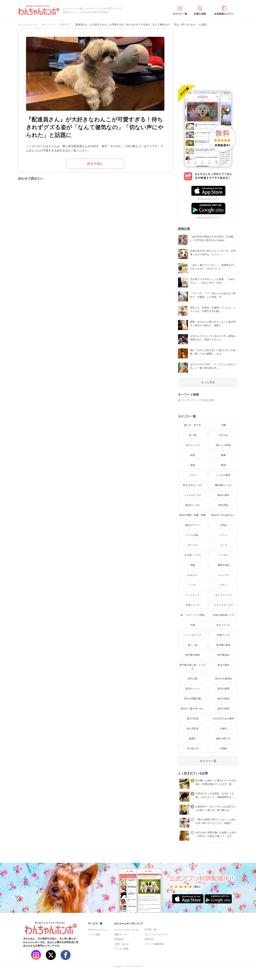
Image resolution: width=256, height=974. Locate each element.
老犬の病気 (223, 708)
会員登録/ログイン (224, 13)
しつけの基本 (223, 475)
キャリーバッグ (223, 595)
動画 (223, 465)
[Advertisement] (208, 54)
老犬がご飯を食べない (193, 708)
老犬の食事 (223, 688)
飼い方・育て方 (192, 425)
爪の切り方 (193, 748)
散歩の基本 (223, 495)
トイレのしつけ (192, 495)
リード (192, 585)
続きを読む (95, 163)
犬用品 (223, 525)
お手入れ (223, 435)
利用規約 (119, 939)
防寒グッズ (223, 635)
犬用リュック (192, 605)
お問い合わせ (121, 944)
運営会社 (149, 939)
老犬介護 (192, 678)
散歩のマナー (192, 525)
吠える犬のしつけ (192, 485)
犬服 (192, 625)
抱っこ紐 (192, 645)
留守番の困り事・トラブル (192, 667)
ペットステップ (192, 635)
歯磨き (192, 738)
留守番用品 (223, 655)
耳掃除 (223, 748)
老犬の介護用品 (223, 678)
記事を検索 (200, 13)
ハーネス (223, 555)
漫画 (192, 465)
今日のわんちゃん (97, 929)
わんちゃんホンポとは (126, 929)
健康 (223, 455)
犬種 (223, 425)
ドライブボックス (223, 605)
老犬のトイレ (192, 688)
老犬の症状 (193, 718)
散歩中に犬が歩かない (223, 515)
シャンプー (223, 575)
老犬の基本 (223, 665)
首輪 (192, 565)
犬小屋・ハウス (192, 555)
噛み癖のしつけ (223, 485)
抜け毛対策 (193, 728)
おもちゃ (192, 575)
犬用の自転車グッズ (223, 615)
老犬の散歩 (223, 698)
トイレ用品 (193, 535)
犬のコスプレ (223, 625)
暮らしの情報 (223, 445)
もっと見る (208, 382)
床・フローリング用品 (193, 615)
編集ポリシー (121, 934)
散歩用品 (223, 505)
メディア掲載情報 (154, 944)
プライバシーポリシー (156, 934)
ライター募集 (121, 948)
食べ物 (192, 435)
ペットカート (192, 595)
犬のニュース (192, 445)
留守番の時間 (192, 655)
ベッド (223, 545)
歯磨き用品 (223, 565)
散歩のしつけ (192, 505)
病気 (192, 455)
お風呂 (223, 728)
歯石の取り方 (223, 738)
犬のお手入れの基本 (223, 718)
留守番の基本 (223, 645)
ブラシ (223, 585)
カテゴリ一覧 (180, 13)
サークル (192, 545)
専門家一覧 (150, 929)
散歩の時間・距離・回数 (192, 515)
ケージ (223, 535)
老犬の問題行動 (192, 698)
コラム (192, 475)
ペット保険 (94, 934)
